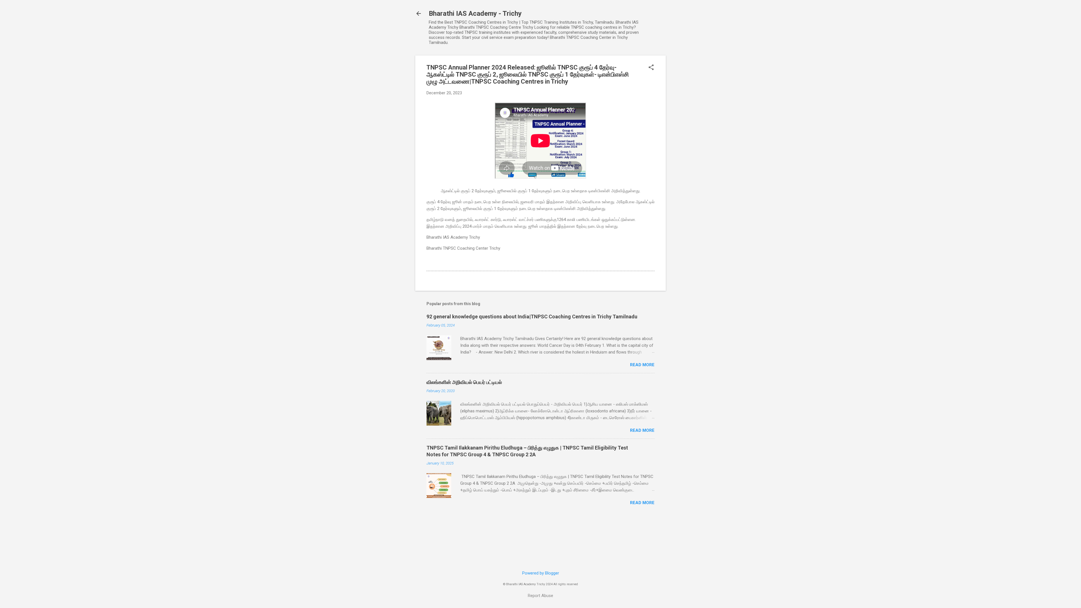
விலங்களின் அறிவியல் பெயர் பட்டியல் (464, 382)
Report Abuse (540, 595)
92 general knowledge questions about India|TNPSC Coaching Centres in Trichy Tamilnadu (531, 316)
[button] (651, 68)
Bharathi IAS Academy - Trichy (475, 13)
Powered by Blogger (540, 573)
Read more (642, 364)
